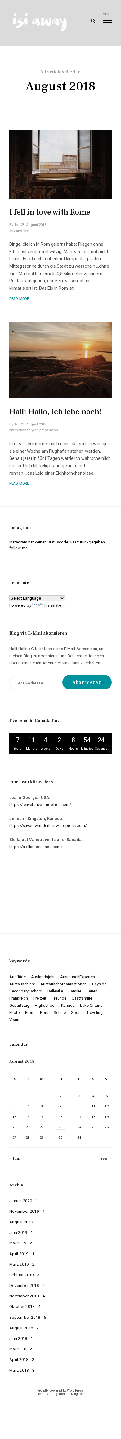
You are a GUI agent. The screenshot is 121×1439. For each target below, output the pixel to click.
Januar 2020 (20, 1201)
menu (107, 14)
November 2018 (24, 1296)
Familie (75, 991)
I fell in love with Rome (49, 212)
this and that (19, 231)
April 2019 (18, 1254)
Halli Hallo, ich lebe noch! (55, 412)
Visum (14, 1019)
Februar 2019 (21, 1275)
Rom (44, 1012)
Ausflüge (17, 977)
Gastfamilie (82, 998)
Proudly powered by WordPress (60, 1390)
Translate (52, 605)
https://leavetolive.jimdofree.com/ (40, 804)
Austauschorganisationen (63, 984)
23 (61, 1127)
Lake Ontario (91, 1005)
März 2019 (19, 1264)
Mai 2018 (17, 1349)
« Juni (15, 1158)
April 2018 (18, 1359)
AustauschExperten (77, 977)
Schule (60, 1012)
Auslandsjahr (43, 977)
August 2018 (21, 1328)
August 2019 (21, 1222)
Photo (14, 1012)
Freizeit (39, 998)
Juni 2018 (18, 1338)
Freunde (59, 998)
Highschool (45, 1005)
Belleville (55, 991)
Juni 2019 (18, 1232)
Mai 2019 (17, 1243)
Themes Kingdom (71, 1394)
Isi (17, 225)
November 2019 (24, 1211)
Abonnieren (87, 682)
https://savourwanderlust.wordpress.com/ (48, 825)
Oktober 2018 (22, 1306)
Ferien (92, 991)
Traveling (95, 1012)
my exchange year (23, 430)
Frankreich (18, 998)
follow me (18, 548)
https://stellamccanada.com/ (35, 846)
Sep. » (106, 1158)
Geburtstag (19, 1005)
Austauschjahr (22, 984)
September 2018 (24, 1317)
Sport (76, 1012)
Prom (29, 1012)
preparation (48, 430)
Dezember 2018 (24, 1285)
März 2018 (19, 1370)
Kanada (68, 1005)
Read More (19, 299)
